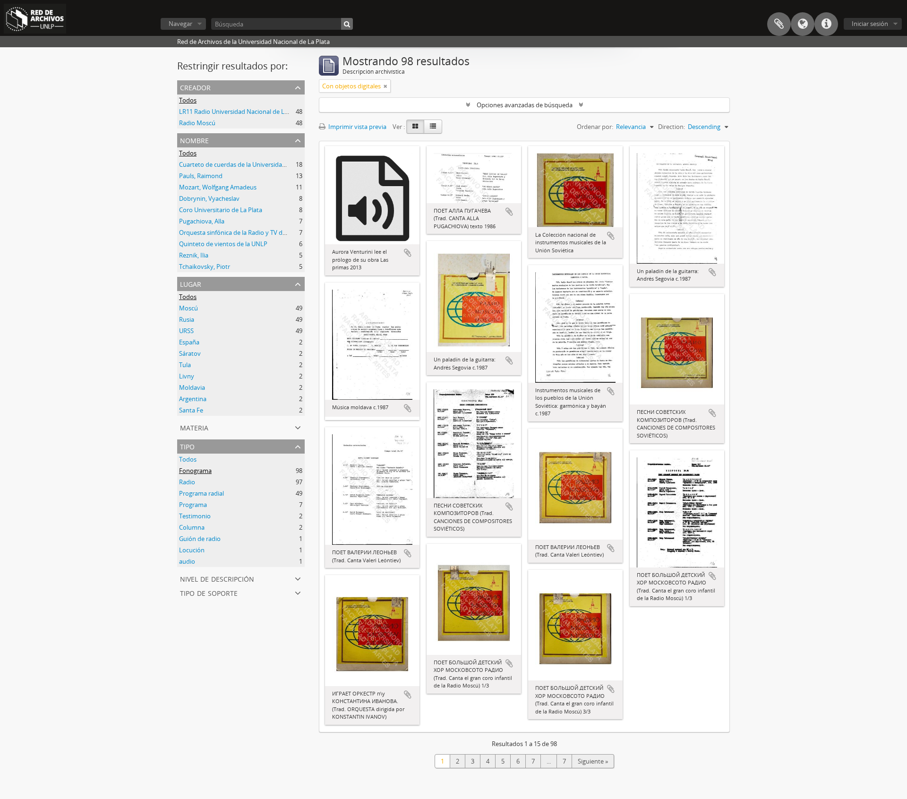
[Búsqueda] (347, 24)
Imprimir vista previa (356, 126)
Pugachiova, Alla (201, 221)
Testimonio (195, 516)
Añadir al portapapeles (407, 253)
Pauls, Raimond (200, 176)
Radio (187, 482)
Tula (185, 365)
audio (187, 561)
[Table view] (433, 127)
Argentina (192, 399)
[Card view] (415, 127)
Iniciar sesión (870, 23)
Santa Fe (191, 410)
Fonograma (195, 470)
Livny (186, 376)
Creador (195, 86)
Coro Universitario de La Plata (220, 210)
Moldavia (192, 387)
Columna (192, 527)
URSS (186, 330)
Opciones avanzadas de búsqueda (524, 105)
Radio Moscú (197, 123)
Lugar (190, 283)
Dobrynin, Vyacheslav (209, 198)
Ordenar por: (595, 126)
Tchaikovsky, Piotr (204, 266)
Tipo (187, 445)
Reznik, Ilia (193, 255)
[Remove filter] (385, 86)
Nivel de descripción (217, 578)
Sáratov (190, 353)
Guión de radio (200, 538)
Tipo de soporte (209, 592)
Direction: (671, 126)
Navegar (180, 23)
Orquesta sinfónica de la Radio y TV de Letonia (243, 232)
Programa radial (201, 493)
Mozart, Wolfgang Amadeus (218, 187)
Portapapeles (779, 24)
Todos (188, 100)
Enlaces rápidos (826, 24)
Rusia (186, 319)
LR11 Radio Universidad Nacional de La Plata (241, 111)
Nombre (194, 139)
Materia (194, 427)
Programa (193, 504)
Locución (192, 550)
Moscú (188, 308)
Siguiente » (593, 761)
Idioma (802, 24)
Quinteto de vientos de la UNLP (223, 244)
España (189, 342)
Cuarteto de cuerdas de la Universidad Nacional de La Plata (261, 164)
